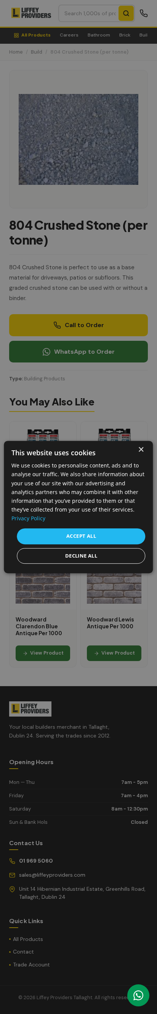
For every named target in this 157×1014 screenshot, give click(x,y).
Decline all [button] (81, 555)
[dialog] (78, 507)
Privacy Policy (28, 518)
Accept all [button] (81, 535)
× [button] (141, 450)
